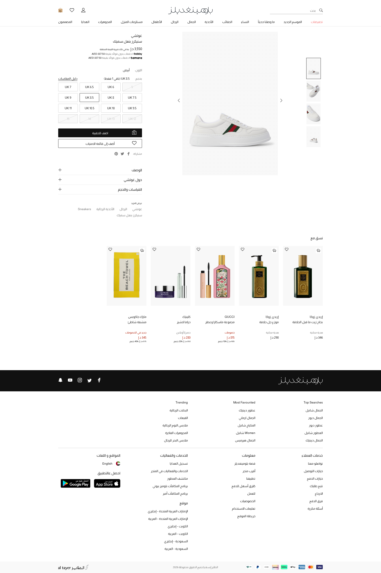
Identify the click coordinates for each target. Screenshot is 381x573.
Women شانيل (245, 433)
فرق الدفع (316, 501)
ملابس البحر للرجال (176, 440)
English (107, 463)
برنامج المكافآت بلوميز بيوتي (170, 486)
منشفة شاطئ (137, 322)
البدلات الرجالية (179, 410)
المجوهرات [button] (105, 22)
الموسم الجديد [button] (293, 22)
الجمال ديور (315, 418)
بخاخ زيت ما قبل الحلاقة (307, 322)
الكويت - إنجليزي (178, 526)
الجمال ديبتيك (314, 440)
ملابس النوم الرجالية (175, 425)
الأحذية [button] (209, 22)
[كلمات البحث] (321, 10)
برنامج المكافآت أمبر (175, 493)
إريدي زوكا (316, 317)
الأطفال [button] (156, 22)
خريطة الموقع (246, 516)
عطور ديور (316, 425)
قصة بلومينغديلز (244, 463)
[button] (281, 100)
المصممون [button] (65, 22)
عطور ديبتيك (247, 410)
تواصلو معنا (315, 463)
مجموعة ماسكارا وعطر (220, 322)
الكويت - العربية (178, 533)
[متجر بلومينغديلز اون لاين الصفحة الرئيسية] (190, 10)
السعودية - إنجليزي (176, 541)
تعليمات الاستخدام (243, 508)
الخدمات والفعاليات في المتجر (169, 471)
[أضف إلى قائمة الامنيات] (286, 250)
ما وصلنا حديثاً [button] (266, 22)
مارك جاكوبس (137, 317)
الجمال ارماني (247, 418)
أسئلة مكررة (315, 508)
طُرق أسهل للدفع (243, 486)
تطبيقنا (250, 478)
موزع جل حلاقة (269, 322)
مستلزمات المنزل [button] (132, 22)
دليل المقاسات (67, 78)
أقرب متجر (249, 471)
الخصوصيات (247, 501)
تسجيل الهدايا (179, 463)
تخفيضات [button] (317, 22)
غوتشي (136, 36)
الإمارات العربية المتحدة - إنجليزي (168, 511)
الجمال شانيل (314, 410)
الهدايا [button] (85, 22)
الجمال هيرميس (245, 440)
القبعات (183, 418)
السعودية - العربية (176, 548)
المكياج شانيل (246, 425)
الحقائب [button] (227, 22)
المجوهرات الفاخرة (176, 433)
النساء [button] (245, 22)
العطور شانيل (313, 433)
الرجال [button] (174, 22)
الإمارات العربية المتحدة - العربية (168, 518)
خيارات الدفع (315, 478)
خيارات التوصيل (313, 471)
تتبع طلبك (316, 486)
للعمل (251, 493)
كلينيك (186, 317)
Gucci (230, 317)
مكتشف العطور (177, 478)
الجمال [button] (191, 22)
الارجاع (319, 493)
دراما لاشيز (183, 322)
